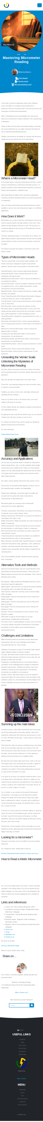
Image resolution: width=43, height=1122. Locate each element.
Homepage (22, 1089)
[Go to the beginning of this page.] (21, 1012)
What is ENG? (21, 1078)
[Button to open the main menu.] (39, 5)
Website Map (22, 1054)
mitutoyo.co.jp (9, 937)
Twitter (22, 1042)
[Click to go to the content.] (21, 97)
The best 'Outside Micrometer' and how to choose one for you (19, 853)
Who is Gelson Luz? (21, 992)
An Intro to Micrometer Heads (10, 945)
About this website (22, 1098)
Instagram (22, 1039)
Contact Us (22, 1101)
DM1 (25, 54)
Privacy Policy (22, 1048)
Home (18, 54)
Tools (22, 1095)
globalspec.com (10, 934)
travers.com (9, 929)
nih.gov (7, 932)
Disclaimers (22, 1051)
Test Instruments (22, 1104)
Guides (22, 1092)
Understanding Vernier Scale (9, 434)
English (21, 1030)
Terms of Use (22, 1045)
